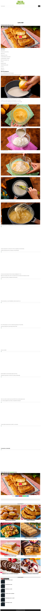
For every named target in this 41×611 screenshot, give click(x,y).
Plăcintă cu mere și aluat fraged (10, 555)
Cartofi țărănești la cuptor (8, 584)
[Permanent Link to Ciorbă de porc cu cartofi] (3, 591)
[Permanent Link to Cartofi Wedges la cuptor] (3, 604)
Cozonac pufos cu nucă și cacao (31, 555)
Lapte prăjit (12, 472)
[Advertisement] (20, 13)
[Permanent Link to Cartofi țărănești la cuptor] (3, 586)
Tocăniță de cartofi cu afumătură (9, 593)
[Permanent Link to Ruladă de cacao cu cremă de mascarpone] (10, 565)
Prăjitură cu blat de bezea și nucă (30, 538)
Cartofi (2, 578)
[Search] (39, 6)
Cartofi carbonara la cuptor (10, 538)
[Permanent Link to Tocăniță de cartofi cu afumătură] (3, 595)
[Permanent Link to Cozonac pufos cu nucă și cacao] (31, 547)
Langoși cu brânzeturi (31, 520)
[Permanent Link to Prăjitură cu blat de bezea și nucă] (31, 530)
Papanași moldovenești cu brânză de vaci (30, 573)
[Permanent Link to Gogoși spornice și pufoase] (10, 512)
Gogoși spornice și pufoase (10, 520)
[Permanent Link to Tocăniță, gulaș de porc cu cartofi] (3, 600)
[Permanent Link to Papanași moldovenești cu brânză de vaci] (31, 565)
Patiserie (7, 578)
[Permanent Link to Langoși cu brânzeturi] (31, 512)
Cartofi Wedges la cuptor (8, 602)
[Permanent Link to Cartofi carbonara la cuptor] (10, 530)
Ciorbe (5, 578)
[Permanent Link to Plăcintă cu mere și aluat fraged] (10, 547)
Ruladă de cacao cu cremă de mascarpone (10, 573)
